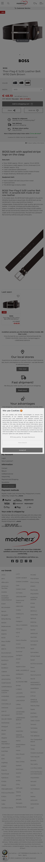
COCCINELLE (6, 704)
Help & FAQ (6, 476)
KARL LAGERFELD (22, 670)
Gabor (3, 800)
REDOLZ (33, 611)
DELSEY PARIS (6, 719)
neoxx (18, 777)
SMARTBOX (34, 688)
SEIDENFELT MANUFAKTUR (35, 683)
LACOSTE (19, 693)
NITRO (18, 780)
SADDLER (34, 633)
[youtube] (22, 561)
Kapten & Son (21, 666)
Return (4, 471)
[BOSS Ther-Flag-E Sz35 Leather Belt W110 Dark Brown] (20, 55)
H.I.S (17, 636)
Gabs (3, 804)
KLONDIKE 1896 (21, 681)
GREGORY (19, 606)
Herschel (19, 629)
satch (32, 648)
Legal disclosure (29, 437)
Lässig (18, 704)
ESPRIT (3, 766)
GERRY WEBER (21, 578)
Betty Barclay (6, 619)
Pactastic (19, 803)
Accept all (22, 450)
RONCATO (34, 626)
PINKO (32, 586)
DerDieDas (5, 723)
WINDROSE (34, 804)
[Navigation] (2, 3)
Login (4, 458)
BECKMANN (5, 607)
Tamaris (33, 724)
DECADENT (5, 715)
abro (3, 578)
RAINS (32, 607)
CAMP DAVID (6, 683)
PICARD (33, 575)
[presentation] (8, 3)
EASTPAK (4, 751)
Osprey (18, 792)
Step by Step (34, 705)
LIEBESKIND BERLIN (20, 719)
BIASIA (3, 622)
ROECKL (33, 622)
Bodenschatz (6, 626)
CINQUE (4, 700)
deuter (3, 730)
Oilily (18, 784)
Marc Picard (20, 754)
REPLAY (33, 618)
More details (22, 442)
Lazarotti (19, 708)
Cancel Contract (8, 486)
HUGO (18, 644)
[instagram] (27, 561)
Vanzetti (33, 781)
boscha (4, 634)
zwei (32, 808)
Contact (4, 468)
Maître (18, 741)
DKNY (3, 734)
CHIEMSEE (5, 696)
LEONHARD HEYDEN (20, 713)
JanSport (19, 655)
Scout (32, 667)
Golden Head (20, 589)
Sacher (32, 630)
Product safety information (35, 143)
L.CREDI (19, 689)
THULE (32, 745)
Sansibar (33, 645)
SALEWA (33, 637)
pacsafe (18, 799)
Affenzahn (5, 582)
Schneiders (34, 652)
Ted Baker (34, 732)
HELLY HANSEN (21, 625)
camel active (5, 679)
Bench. (3, 611)
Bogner (4, 630)
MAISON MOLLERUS (20, 736)
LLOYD (18, 727)
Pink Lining (34, 582)
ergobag (4, 762)
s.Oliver (33, 696)
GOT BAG (19, 593)
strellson (33, 713)
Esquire (4, 770)
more (21, 496)
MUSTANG (19, 769)
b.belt (3, 604)
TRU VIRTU (34, 764)
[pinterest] (31, 561)
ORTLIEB (19, 788)
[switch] (5, 859)
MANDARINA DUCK (20, 745)
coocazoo (4, 707)
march (18, 758)
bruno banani (6, 653)
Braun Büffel (5, 641)
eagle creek (5, 747)
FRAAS (3, 785)
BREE (3, 645)
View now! (22, 369)
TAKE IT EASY (35, 720)
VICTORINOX (35, 789)
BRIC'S (3, 649)
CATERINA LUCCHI (5, 691)
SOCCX (32, 692)
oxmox (18, 795)
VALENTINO (34, 777)
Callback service (7, 474)
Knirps (18, 685)
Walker (32, 796)
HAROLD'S (20, 614)
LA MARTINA (20, 697)
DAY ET (3, 711)
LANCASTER (20, 700)
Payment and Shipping (10, 479)
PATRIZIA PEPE (21, 807)
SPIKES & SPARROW (34, 701)
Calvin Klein (5, 675)
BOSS (5, 68)
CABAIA (4, 671)
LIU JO (18, 723)
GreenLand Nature (20, 601)
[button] (33, 110)
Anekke (4, 592)
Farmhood (5, 774)
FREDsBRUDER (6, 789)
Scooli (32, 660)
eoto (3, 755)
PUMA (32, 603)
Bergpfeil (4, 615)
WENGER (33, 800)
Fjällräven (4, 777)
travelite (33, 760)
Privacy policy (16, 437)
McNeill (18, 765)
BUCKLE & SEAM (7, 656)
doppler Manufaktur (5, 743)
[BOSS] (24, 61)
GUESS (18, 610)
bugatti (4, 664)
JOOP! (18, 659)
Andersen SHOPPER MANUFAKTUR (6, 598)
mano (18, 750)
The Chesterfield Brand (36, 741)
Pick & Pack (34, 578)
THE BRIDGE (35, 735)
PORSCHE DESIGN (34, 598)
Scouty (32, 671)
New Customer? (7, 461)
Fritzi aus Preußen (7, 793)
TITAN (32, 749)
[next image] (40, 31)
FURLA (3, 796)
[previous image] (4, 31)
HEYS (18, 632)
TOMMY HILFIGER (36, 753)
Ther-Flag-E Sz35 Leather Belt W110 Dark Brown (11, 317)
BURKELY (4, 668)
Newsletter (5, 482)
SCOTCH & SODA (36, 663)
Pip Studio (34, 590)
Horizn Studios (21, 640)
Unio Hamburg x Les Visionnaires (36, 773)
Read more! (22, 390)
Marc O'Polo (20, 761)
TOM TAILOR (34, 756)
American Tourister (4, 587)
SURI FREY (34, 717)
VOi (31, 793)
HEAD (18, 617)
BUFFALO (4, 660)
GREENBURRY (21, 596)
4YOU (3, 575)
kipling (18, 678)
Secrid (32, 679)
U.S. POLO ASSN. (36, 768)
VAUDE (33, 785)
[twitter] (18, 561)
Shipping (25, 96)
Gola (17, 585)
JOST (18, 663)
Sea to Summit (35, 675)
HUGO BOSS (20, 648)
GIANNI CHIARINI (22, 581)
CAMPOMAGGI (6, 686)
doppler (4, 738)
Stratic (32, 709)
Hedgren (19, 621)
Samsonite (34, 641)
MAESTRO (19, 731)
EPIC (3, 759)
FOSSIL (4, 781)
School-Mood (35, 656)
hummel (19, 651)
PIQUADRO (34, 594)
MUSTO (18, 773)
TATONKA (33, 728)
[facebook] (13, 561)
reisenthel (34, 614)
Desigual (4, 726)
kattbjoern (19, 674)
